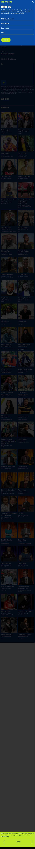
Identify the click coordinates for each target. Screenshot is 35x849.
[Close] (33, 2)
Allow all (18, 842)
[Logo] (6, 2)
